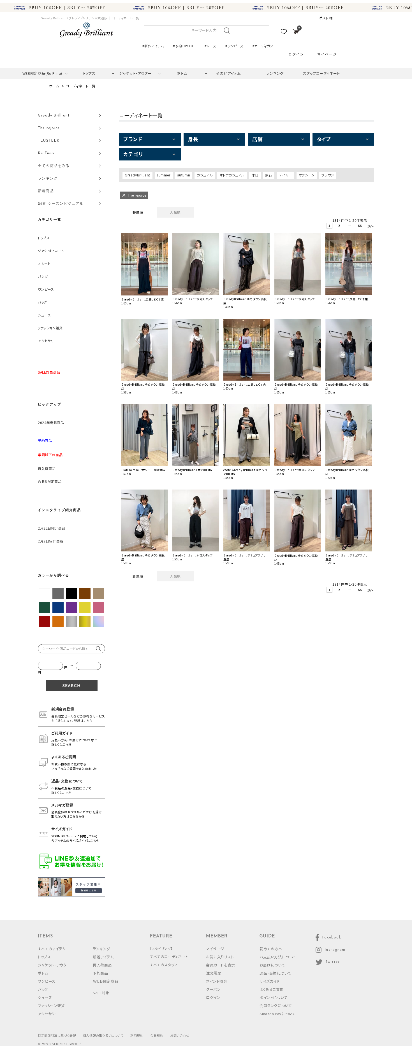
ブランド (132, 139)
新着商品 (46, 191)
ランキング (275, 73)
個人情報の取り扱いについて (103, 1035)
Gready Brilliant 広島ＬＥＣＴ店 (142, 299)
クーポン (213, 989)
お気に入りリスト (220, 956)
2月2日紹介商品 (50, 541)
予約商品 (100, 973)
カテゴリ (133, 154)
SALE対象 (101, 992)
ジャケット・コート (51, 250)
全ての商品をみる (54, 166)
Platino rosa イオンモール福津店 (143, 470)
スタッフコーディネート (321, 73)
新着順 (138, 212)
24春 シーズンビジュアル (61, 204)
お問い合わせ (179, 1035)
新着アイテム (103, 956)
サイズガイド (270, 981)
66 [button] (360, 225)
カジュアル (205, 175)
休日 (254, 175)
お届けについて (272, 965)
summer (163, 175)
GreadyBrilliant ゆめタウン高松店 (245, 301)
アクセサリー (47, 340)
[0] (296, 32)
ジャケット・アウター (135, 73)
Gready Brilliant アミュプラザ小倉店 (244, 557)
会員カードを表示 (220, 965)
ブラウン (327, 175)
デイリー (285, 175)
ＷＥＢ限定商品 (49, 481)
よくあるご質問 (272, 989)
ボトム (182, 73)
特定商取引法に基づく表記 (57, 1035)
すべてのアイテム (52, 948)
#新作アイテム (153, 45)
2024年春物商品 (51, 422)
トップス (88, 73)
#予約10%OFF (184, 45)
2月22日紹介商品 (51, 528)
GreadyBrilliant (137, 175)
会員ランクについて (276, 1005)
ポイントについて (274, 997)
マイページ (327, 54)
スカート (44, 263)
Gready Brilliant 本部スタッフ (192, 299)
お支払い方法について (278, 956)
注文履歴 (213, 973)
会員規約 (156, 1035)
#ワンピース (234, 45)
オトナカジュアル (232, 175)
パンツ (43, 276)
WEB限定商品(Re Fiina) (42, 73)
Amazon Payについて (278, 1013)
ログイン (296, 54)
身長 (193, 139)
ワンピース (46, 289)
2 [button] (339, 225)
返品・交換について (275, 973)
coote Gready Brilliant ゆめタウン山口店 (245, 472)
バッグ (42, 302)
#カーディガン (263, 45)
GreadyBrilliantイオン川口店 (192, 470)
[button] (369, 227)
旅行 (268, 175)
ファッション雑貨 (50, 327)
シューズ (44, 315)
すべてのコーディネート (169, 956)
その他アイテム (228, 73)
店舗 (257, 139)
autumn (183, 175)
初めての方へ (271, 948)
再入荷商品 (46, 468)
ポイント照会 (216, 981)
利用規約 (136, 1035)
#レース (210, 45)
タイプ (324, 139)
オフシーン (307, 175)
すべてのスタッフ (163, 964)
